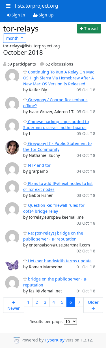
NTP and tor (39, 165)
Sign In (17, 15)
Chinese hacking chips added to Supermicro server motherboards (56, 124)
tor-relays (20, 28)
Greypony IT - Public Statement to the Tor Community (57, 146)
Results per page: (46, 321)
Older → (93, 305)
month (13, 38)
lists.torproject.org (36, 5)
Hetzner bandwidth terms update (59, 260)
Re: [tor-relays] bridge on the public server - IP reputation (53, 236)
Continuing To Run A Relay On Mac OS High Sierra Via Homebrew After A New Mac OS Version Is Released (58, 78)
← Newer (13, 305)
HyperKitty (54, 340)
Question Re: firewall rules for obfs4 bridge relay (54, 208)
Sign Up (46, 15)
